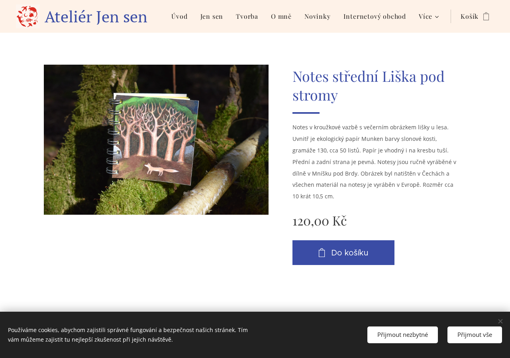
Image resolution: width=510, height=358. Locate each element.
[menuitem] (181, 16)
